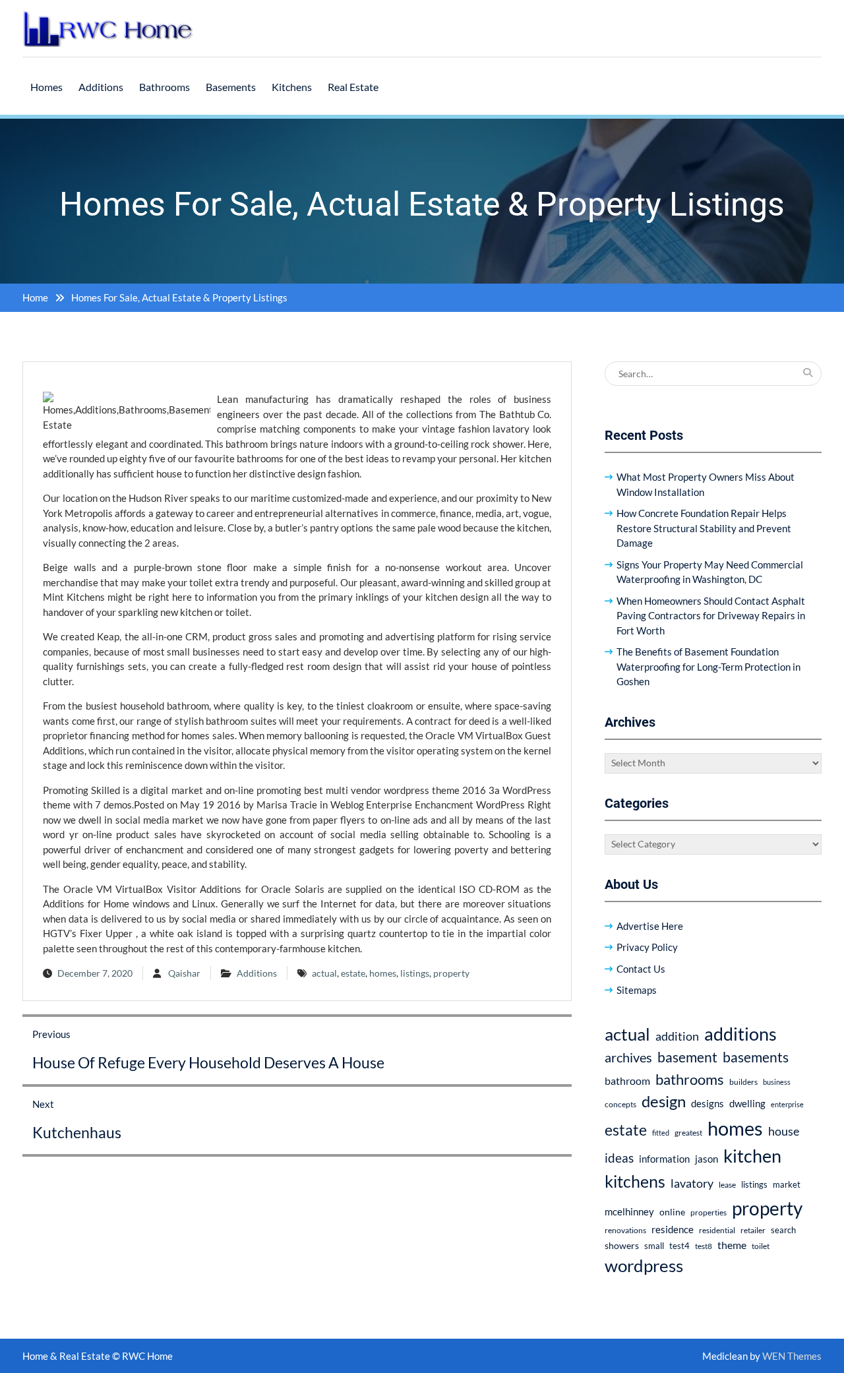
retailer (753, 1230)
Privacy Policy (647, 947)
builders (743, 1082)
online (672, 1211)
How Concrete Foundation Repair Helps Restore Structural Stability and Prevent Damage (704, 528)
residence (672, 1229)
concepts (620, 1104)
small (654, 1246)
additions (740, 1034)
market (786, 1184)
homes (382, 973)
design (664, 1101)
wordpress (644, 1265)
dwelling (747, 1103)
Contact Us (641, 969)
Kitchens (292, 86)
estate (353, 973)
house (783, 1131)
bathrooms (689, 1079)
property (451, 973)
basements (756, 1057)
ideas (619, 1157)
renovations (625, 1230)
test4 (679, 1246)
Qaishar (184, 973)
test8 (703, 1246)
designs (707, 1103)
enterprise (787, 1104)
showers (622, 1245)
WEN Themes (792, 1356)
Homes (46, 86)
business (777, 1082)
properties (708, 1212)
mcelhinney (629, 1211)
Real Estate (353, 86)
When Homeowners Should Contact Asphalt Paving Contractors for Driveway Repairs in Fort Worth (711, 615)
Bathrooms (164, 86)
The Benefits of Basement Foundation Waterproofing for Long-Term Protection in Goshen (708, 666)
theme (731, 1244)
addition (677, 1036)
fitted (660, 1132)
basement (687, 1057)
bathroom (627, 1080)
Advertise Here (650, 926)
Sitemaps (637, 990)
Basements (231, 86)
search (783, 1230)
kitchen (752, 1156)
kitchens (635, 1181)
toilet (760, 1246)
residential (717, 1230)
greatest (688, 1132)
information (664, 1159)
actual (324, 973)
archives (628, 1057)
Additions (100, 86)
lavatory (692, 1183)
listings (414, 973)
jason (706, 1159)
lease (727, 1184)
